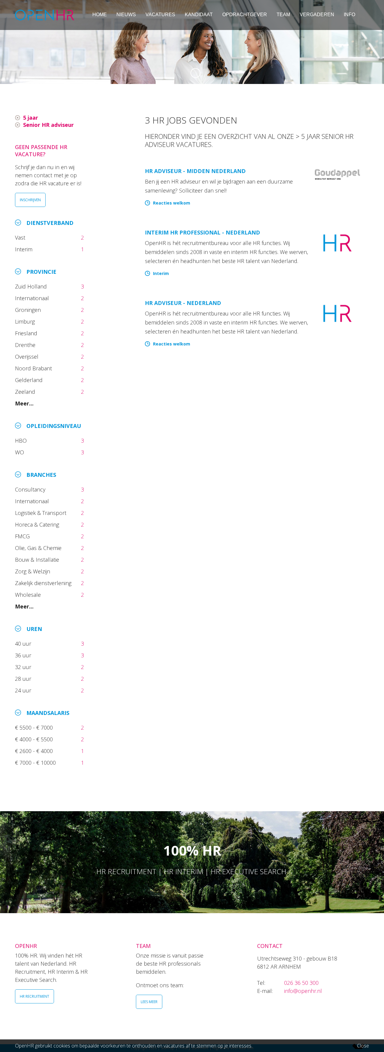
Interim (25, 249)
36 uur (24, 655)
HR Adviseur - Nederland (183, 302)
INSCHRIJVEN (30, 199)
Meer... (24, 403)
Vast (21, 237)
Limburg (25, 321)
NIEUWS (126, 14)
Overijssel (27, 356)
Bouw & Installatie (38, 559)
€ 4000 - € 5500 (34, 739)
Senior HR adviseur (48, 124)
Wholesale (28, 594)
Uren (34, 628)
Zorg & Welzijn (33, 571)
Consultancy (31, 489)
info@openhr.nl (303, 990)
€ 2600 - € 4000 (34, 751)
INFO (349, 14)
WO (20, 452)
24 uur (24, 690)
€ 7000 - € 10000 (36, 762)
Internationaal (32, 298)
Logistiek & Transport (41, 512)
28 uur (24, 678)
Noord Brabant (34, 368)
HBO (21, 440)
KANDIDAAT (199, 14)
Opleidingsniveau (53, 425)
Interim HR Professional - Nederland (202, 232)
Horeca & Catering (38, 524)
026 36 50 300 (301, 982)
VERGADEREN (317, 14)
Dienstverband (50, 222)
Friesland (27, 333)
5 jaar (30, 117)
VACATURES (160, 14)
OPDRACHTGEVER (244, 14)
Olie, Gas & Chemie (39, 547)
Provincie (41, 271)
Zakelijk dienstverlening (44, 583)
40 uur (24, 643)
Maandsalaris (47, 712)
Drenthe (26, 344)
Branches (41, 474)
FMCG (23, 536)
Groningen (28, 309)
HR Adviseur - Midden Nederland (195, 171)
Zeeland (26, 391)
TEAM (283, 14)
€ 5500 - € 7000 (34, 727)
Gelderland (29, 380)
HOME (99, 14)
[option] (192, 42)
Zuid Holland (31, 286)
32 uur (24, 667)
